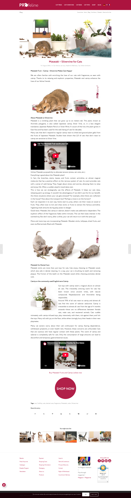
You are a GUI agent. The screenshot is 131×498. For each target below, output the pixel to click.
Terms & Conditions (64, 461)
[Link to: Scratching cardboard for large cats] (94, 437)
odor (69, 403)
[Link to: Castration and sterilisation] (48, 437)
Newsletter (23, 471)
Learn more (94, 494)
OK (86, 494)
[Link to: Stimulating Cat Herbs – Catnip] (105, 437)
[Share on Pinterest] (52, 414)
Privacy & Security (63, 465)
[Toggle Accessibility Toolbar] (4, 485)
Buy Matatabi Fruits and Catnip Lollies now (65, 373)
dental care (50, 403)
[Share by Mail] (96, 414)
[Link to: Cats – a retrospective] (71, 437)
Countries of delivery (64, 475)
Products (41, 475)
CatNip (39, 403)
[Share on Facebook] (35, 414)
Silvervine (75, 403)
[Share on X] (44, 414)
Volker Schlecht (85, 65)
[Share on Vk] (78, 414)
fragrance (57, 403)
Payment (41, 458)
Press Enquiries (24, 461)
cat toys (62, 65)
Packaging (41, 468)
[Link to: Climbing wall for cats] (59, 437)
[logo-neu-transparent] (29, 5)
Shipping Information (45, 465)
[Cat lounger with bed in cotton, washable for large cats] (1, 249)
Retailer (22, 458)
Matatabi (64, 403)
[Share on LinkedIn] (61, 414)
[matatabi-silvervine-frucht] (65, 39)
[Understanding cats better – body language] (129, 249)
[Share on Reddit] (87, 414)
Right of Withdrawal (64, 471)
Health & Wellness (71, 65)
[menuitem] (59, 5)
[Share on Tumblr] (70, 414)
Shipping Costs (43, 461)
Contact (61, 468)
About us (41, 471)
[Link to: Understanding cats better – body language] (36, 437)
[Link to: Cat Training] (82, 437)
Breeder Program (24, 468)
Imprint (61, 458)
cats (44, 403)
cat (36, 403)
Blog (21, 12)
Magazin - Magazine (84, 477)
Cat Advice (56, 65)
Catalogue (22, 465)
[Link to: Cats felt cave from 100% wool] (25, 437)
